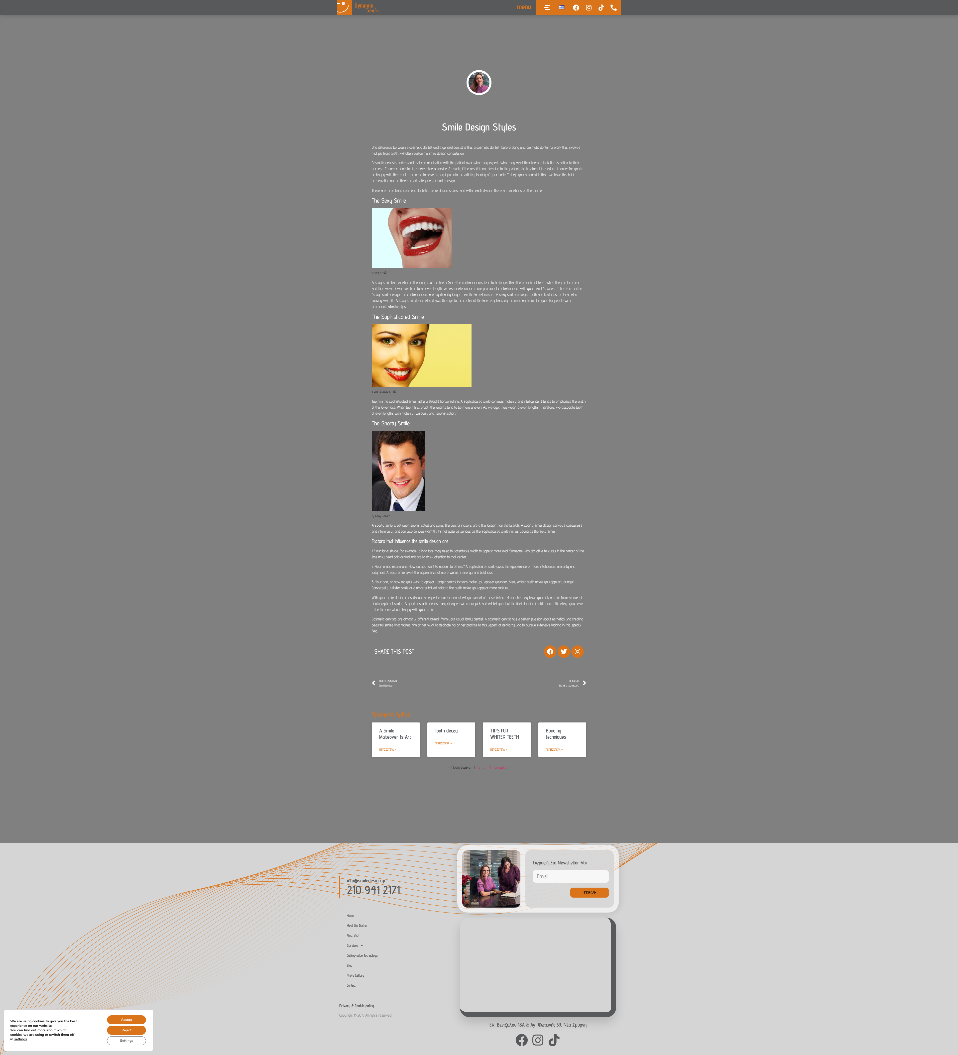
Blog (349, 965)
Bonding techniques (556, 733)
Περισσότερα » (387, 749)
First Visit (353, 935)
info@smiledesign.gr (366, 880)
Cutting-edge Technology (362, 955)
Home (350, 915)
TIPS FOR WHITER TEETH (504, 733)
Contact (351, 985)
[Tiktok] (601, 7)
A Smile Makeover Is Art (395, 733)
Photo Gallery (355, 975)
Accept (126, 1019)
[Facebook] (576, 7)
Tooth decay (446, 730)
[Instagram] (589, 7)
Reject (126, 1030)
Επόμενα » (501, 767)
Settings (126, 1040)
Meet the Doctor (357, 925)
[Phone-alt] (613, 7)
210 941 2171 (373, 890)
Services (352, 945)
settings (20, 1039)
